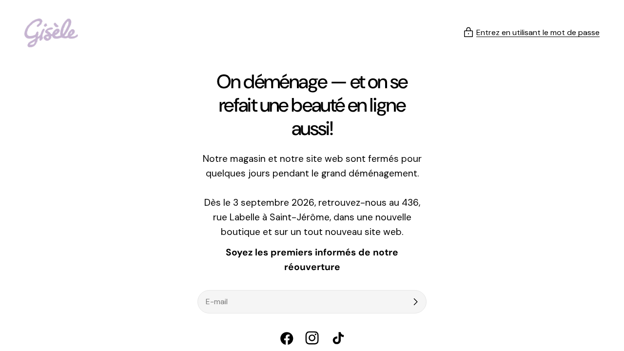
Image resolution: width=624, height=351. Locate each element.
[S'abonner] (415, 302)
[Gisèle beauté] (51, 33)
